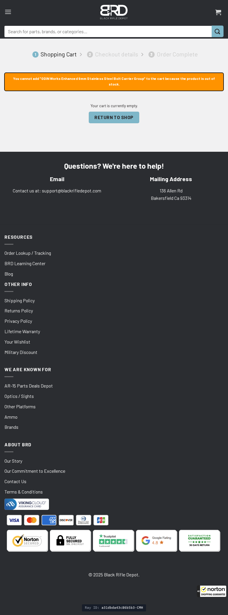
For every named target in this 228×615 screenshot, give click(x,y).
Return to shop (113, 117)
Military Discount (20, 352)
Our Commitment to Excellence (34, 471)
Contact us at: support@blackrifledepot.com (57, 190)
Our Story (13, 461)
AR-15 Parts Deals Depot (28, 385)
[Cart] (218, 12)
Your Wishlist (17, 341)
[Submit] (218, 31)
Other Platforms (20, 406)
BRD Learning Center (24, 263)
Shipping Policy (19, 300)
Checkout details (113, 54)
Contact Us (15, 481)
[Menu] (8, 12)
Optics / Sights (19, 396)
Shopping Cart (56, 54)
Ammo (11, 417)
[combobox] (108, 31)
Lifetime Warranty (22, 331)
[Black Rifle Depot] (114, 12)
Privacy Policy (18, 321)
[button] (212, 591)
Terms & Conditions (23, 491)
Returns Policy (18, 310)
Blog (8, 273)
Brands (11, 427)
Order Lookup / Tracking (27, 253)
